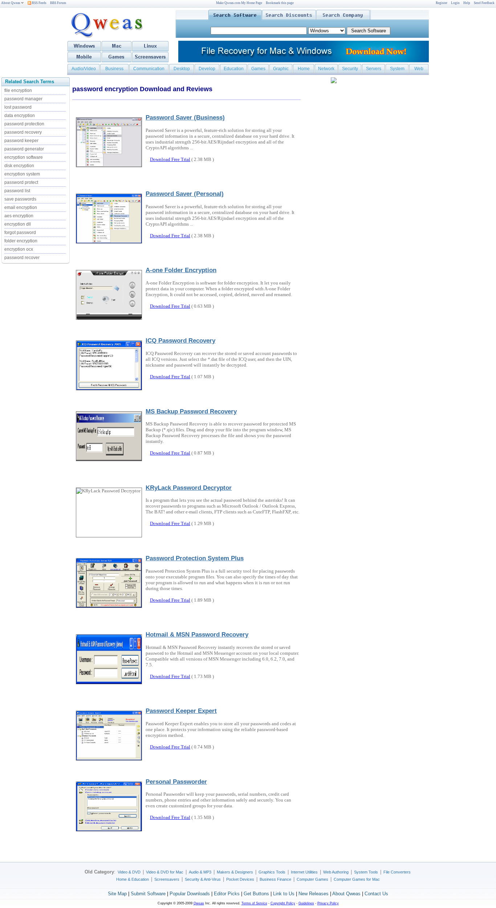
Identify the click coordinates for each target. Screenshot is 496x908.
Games (258, 68)
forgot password (20, 232)
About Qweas (10, 3)
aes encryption (18, 215)
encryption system (22, 174)
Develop (207, 68)
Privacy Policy (328, 903)
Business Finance (275, 879)
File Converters (397, 872)
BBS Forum (58, 3)
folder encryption (20, 240)
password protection (24, 123)
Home (304, 68)
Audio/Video (84, 68)
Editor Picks (227, 893)
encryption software (23, 157)
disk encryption (19, 165)
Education (234, 68)
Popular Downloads (190, 893)
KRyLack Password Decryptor (189, 487)
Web (418, 68)
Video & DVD (129, 872)
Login (455, 3)
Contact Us (376, 893)
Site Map (117, 893)
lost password (18, 107)
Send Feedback (484, 3)
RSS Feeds (38, 3)
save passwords (20, 199)
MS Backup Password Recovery (191, 411)
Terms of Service (254, 903)
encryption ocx (18, 249)
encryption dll (17, 224)
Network (326, 68)
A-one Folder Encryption (181, 270)
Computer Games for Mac (357, 879)
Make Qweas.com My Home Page (239, 3)
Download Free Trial (170, 159)
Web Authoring (336, 872)
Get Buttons (256, 893)
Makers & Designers (235, 872)
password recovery (23, 132)
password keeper (21, 140)
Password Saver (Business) (185, 117)
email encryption (20, 207)
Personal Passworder (176, 781)
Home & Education (132, 879)
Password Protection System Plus (195, 558)
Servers (373, 68)
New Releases (313, 893)
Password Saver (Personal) (185, 193)
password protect (21, 182)
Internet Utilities (304, 872)
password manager (23, 98)
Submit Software (148, 893)
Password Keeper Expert (181, 710)
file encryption (18, 90)
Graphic (281, 68)
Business (114, 68)
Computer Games (312, 879)
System (397, 68)
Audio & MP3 (200, 872)
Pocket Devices (240, 879)
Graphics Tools (272, 872)
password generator (24, 149)
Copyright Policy (283, 903)
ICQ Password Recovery (180, 340)
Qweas (199, 903)
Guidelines (306, 903)
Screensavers (166, 879)
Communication (148, 68)
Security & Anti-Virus (203, 879)
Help (466, 3)
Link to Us (283, 893)
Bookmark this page (280, 3)
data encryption (19, 115)
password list (17, 190)
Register (441, 3)
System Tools (366, 872)
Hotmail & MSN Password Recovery (197, 634)
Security (350, 68)
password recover (22, 257)
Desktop (182, 68)
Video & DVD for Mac (164, 872)
